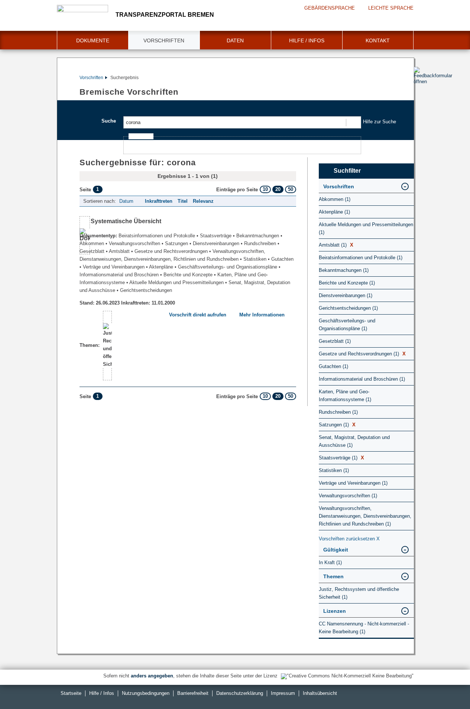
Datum (126, 201)
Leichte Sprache (391, 8)
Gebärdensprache (329, 8)
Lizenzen (334, 611)
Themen (333, 576)
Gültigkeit (335, 550)
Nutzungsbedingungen (145, 693)
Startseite (71, 693)
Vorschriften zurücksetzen (349, 538)
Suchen (353, 122)
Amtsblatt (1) (336, 245)
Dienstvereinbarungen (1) (345, 295)
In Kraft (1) (330, 562)
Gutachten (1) (333, 366)
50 (290, 189)
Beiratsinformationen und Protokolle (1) (360, 257)
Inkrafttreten (158, 201)
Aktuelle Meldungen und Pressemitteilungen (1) (366, 228)
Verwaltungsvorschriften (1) (348, 495)
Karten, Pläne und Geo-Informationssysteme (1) (345, 395)
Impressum (283, 693)
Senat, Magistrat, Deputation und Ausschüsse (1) (354, 441)
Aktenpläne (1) (334, 212)
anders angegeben (152, 676)
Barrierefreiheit (192, 693)
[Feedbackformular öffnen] (422, 97)
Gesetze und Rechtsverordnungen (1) (362, 354)
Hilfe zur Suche (379, 121)
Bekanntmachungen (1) (344, 270)
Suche (108, 121)
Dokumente (92, 40)
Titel (183, 201)
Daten (235, 40)
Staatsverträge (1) (341, 458)
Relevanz (203, 201)
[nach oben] (447, 686)
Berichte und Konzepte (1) (347, 283)
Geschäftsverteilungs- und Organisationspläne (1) (347, 324)
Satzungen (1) (337, 424)
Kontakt (378, 40)
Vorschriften (163, 40)
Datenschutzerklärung (239, 693)
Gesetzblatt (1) (335, 341)
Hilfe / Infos (306, 40)
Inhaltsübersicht (320, 693)
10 (265, 189)
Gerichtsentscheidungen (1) (348, 308)
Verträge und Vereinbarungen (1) (353, 483)
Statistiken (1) (334, 470)
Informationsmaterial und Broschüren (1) (362, 379)
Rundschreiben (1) (338, 412)
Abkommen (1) (334, 199)
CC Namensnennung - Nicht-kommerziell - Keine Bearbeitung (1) (364, 627)
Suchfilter (347, 171)
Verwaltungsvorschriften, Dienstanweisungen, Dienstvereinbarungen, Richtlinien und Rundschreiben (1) (365, 516)
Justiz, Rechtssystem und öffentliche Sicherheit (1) (359, 593)
